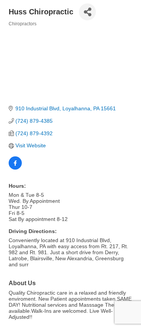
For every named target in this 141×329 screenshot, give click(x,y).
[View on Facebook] (15, 168)
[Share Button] (87, 11)
